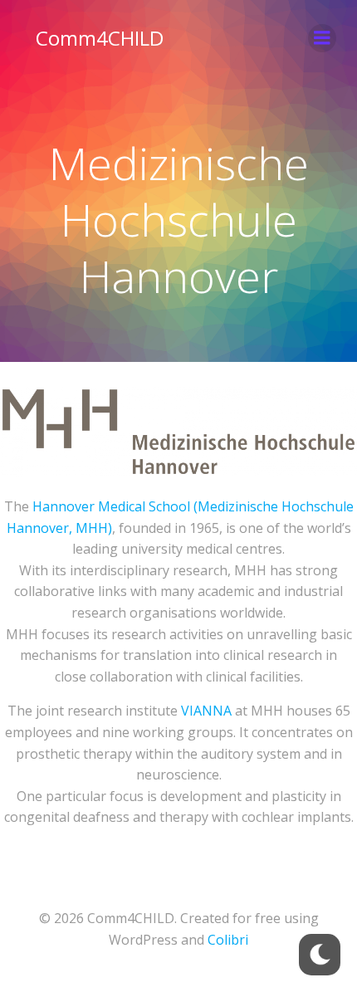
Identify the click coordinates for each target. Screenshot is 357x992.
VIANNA (206, 710)
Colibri (228, 940)
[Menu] (322, 38)
